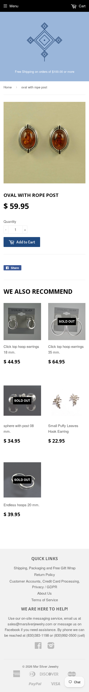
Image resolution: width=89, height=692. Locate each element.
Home (8, 87)
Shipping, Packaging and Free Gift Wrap (44, 567)
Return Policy (44, 574)
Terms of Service (44, 599)
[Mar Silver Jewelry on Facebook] (38, 646)
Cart (81, 5)
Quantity (10, 221)
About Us (44, 593)
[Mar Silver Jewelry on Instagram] (51, 646)
